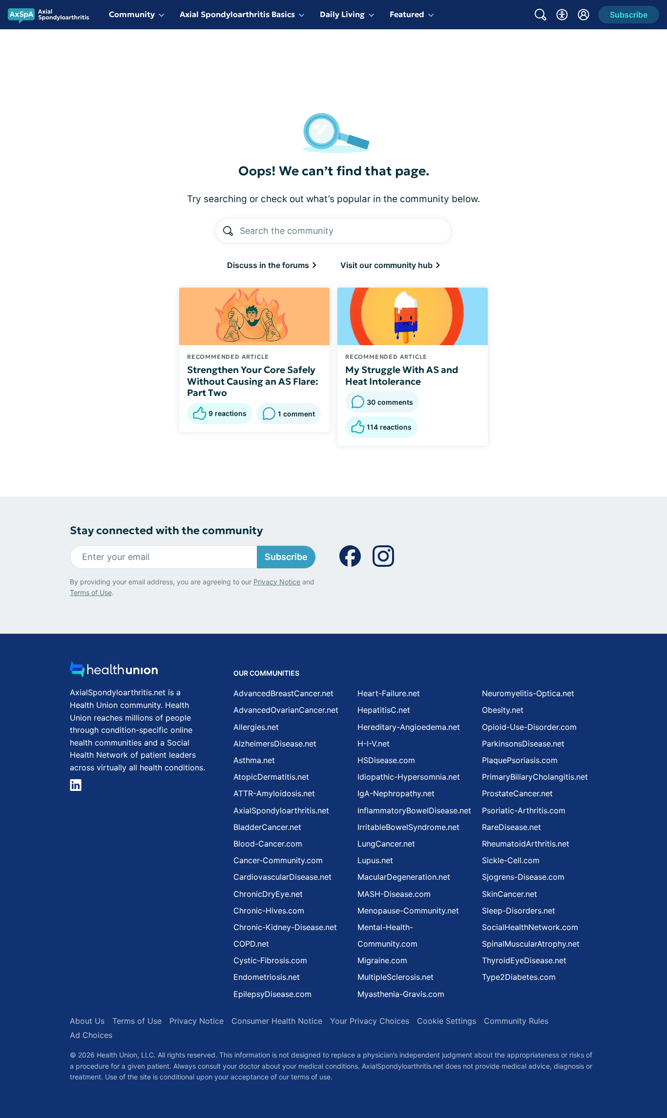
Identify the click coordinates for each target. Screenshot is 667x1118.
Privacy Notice (276, 582)
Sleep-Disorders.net (518, 910)
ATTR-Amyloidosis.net (274, 793)
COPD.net (251, 944)
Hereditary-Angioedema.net (408, 727)
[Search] (228, 231)
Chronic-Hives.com (268, 910)
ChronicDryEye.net (268, 894)
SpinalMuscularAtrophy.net (531, 944)
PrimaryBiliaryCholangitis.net (535, 777)
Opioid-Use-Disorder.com (529, 727)
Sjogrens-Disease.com (523, 877)
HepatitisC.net (383, 710)
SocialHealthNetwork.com (530, 927)
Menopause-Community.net (408, 910)
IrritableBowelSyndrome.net (408, 827)
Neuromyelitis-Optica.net (528, 693)
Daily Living (342, 14)
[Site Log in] (583, 14)
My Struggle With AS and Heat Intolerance (402, 375)
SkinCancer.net (509, 894)
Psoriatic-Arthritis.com (523, 810)
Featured (407, 14)
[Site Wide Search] (540, 14)
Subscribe (286, 557)
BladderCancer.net (267, 827)
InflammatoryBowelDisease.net (414, 810)
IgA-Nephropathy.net (396, 793)
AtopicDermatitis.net (271, 777)
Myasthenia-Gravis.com (400, 994)
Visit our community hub (387, 265)
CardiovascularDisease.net (282, 877)
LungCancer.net (386, 844)
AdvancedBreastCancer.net (283, 693)
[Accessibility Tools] (562, 14)
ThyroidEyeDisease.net (524, 960)
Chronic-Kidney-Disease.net (285, 927)
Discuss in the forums (269, 265)
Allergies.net (256, 727)
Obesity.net (502, 710)
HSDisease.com (386, 760)
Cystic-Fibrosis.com (270, 960)
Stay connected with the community (166, 530)
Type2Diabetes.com (519, 977)
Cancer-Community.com (278, 860)
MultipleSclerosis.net (395, 977)
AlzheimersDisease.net (274, 743)
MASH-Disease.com (394, 894)
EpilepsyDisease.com (272, 994)
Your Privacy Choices (369, 1021)
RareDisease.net (511, 827)
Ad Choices (91, 1035)
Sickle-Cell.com (511, 860)
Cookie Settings (446, 1021)
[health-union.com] (114, 672)
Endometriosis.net (266, 977)
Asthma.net (254, 760)
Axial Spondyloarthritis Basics (237, 14)
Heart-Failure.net (388, 693)
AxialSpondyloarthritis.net (281, 810)
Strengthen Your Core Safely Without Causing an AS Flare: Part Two (252, 381)
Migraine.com (382, 960)
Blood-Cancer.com (267, 844)
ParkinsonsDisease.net (523, 743)
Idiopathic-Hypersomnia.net (408, 777)
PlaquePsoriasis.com (520, 760)
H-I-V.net (373, 743)
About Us (87, 1021)
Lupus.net (375, 860)
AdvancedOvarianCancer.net (285, 710)
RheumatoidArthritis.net (525, 844)
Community (132, 14)
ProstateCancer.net (517, 793)
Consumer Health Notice (276, 1021)
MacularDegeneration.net (403, 877)
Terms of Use (91, 592)
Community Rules (516, 1021)
